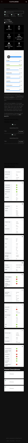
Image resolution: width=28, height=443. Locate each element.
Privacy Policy (12, 441)
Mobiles (10, 21)
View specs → (13, 375)
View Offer (21, 131)
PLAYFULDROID (14, 1)
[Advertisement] (14, 154)
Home (8, 441)
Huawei (7, 369)
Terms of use (18, 441)
